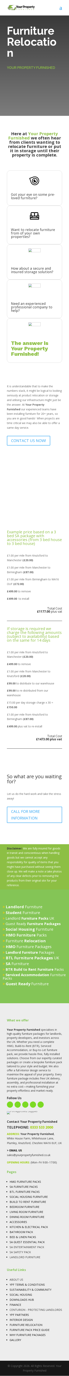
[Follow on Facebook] (10, 1104)
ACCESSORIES (18, 1222)
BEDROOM (17, 1207)
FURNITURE (31, 1207)
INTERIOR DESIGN (21, 1320)
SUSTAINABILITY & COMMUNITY (30, 1289)
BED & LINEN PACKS (23, 1237)
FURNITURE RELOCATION (26, 1325)
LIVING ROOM (18, 1212)
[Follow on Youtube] (33, 1104)
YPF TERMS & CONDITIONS (27, 1284)
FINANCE (15, 1305)
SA (11, 1187)
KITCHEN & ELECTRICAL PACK (29, 1227)
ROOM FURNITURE (32, 1217)
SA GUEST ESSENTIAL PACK (27, 1242)
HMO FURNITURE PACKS (25, 1182)
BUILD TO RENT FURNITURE (28, 1202)
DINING (14, 1217)
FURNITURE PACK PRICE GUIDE (29, 1330)
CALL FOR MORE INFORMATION (25, 815)
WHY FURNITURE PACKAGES (28, 1335)
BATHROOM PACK (21, 1232)
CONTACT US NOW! (28, 440)
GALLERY (15, 1340)
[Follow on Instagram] (18, 1104)
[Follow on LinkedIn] (25, 1104)
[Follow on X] (41, 1104)
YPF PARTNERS (19, 1315)
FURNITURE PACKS (25, 1187)
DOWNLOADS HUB (22, 1300)
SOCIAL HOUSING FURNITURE (29, 1197)
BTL (12, 1192)
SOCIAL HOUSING (21, 1294)
